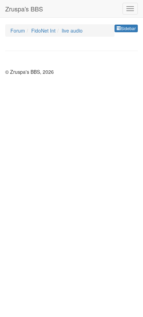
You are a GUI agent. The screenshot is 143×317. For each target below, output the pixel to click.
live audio (72, 30)
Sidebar (128, 28)
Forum (17, 30)
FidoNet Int (43, 30)
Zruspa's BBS (24, 8)
